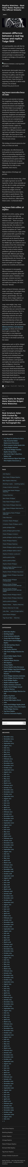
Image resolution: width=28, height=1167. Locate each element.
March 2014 (7, 995)
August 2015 (7, 957)
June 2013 (7, 1015)
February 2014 (8, 997)
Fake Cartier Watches (10, 649)
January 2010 (8, 1105)
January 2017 (8, 920)
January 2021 (8, 814)
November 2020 (9, 818)
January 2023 (8, 761)
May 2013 (6, 1017)
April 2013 (7, 1019)
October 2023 (8, 741)
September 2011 (8, 1061)
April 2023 (7, 754)
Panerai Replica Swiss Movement (14, 667)
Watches (17, 618)
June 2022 (7, 776)
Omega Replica (8, 665)
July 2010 (6, 1092)
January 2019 (8, 867)
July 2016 (6, 933)
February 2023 (8, 759)
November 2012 (8, 1030)
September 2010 (9, 1088)
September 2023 (9, 743)
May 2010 (7, 1097)
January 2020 (8, 840)
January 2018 (8, 893)
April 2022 (7, 781)
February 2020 (8, 838)
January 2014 (8, 999)
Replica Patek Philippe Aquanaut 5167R (13, 575)
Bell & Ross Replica (9, 631)
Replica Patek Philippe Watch (12, 594)
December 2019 (8, 843)
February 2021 (8, 812)
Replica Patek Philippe (10, 564)
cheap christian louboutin (11, 487)
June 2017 (7, 909)
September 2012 (9, 1035)
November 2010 (8, 1083)
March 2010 (7, 1101)
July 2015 (6, 960)
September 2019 (9, 849)
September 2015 (9, 955)
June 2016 (7, 935)
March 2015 (7, 968)
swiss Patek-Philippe (9, 614)
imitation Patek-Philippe (10, 521)
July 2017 (6, 907)
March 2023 (7, 756)
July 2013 (6, 1013)
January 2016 (8, 946)
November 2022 (9, 765)
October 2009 (8, 1112)
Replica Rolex (7, 604)
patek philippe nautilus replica (12, 537)
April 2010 (7, 1099)
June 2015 (7, 962)
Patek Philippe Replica (10, 540)
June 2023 (7, 750)
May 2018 (7, 885)
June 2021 (7, 803)
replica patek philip (9, 557)
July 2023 (6, 748)
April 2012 (7, 1046)
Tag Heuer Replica (9, 711)
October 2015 (8, 953)
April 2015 (7, 966)
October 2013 (8, 1006)
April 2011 (7, 1072)
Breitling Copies (8, 484)
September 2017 (9, 902)
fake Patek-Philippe (9, 498)
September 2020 (9, 823)
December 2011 (8, 1055)
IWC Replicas (8, 662)
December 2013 (8, 1002)
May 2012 (7, 1044)
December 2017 (8, 896)
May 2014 (7, 991)
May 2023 (7, 752)
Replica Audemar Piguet (11, 682)
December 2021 (8, 790)
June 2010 (7, 1094)
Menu (4, 14)
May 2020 (7, 831)
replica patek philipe (9, 560)
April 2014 (7, 993)
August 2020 (8, 825)
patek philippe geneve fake (11, 531)
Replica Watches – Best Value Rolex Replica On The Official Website (13, 7)
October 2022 (8, 767)
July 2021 (6, 801)
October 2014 (8, 979)
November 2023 (9, 739)
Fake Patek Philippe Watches (12, 505)
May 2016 (7, 938)
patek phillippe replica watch (12, 550)
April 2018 (7, 887)
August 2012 (7, 1037)
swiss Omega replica (17, 611)
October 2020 (8, 820)
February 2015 (8, 971)
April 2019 (7, 860)
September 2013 (9, 1008)
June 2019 (7, 856)
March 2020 (7, 836)
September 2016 (9, 929)
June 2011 (6, 1068)
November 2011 (8, 1057)
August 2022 (8, 772)
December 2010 (8, 1081)
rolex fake (6, 611)
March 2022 (7, 783)
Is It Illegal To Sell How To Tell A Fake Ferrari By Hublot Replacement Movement (14, 441)
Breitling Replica (9, 634)
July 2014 (6, 986)
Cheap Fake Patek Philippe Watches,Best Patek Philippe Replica (12, 641)
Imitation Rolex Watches (11, 660)
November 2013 (8, 1004)
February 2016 (8, 944)
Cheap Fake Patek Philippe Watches (11, 491)
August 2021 (7, 798)
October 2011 (8, 1059)
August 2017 (7, 904)
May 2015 (7, 964)
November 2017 (8, 898)
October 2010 (8, 1086)
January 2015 (8, 973)
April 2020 (7, 834)
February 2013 (8, 1024)
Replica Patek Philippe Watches (13, 598)
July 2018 (6, 880)
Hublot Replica (8, 658)
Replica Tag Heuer (9, 696)
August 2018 (7, 878)
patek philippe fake (9, 527)
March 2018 (7, 889)
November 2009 (9, 1110)
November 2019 (8, 845)
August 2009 (8, 1116)
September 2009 (9, 1114)
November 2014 (8, 977)
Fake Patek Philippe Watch (11, 501)
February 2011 (8, 1077)
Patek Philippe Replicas (10, 544)
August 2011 (7, 1063)
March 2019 (7, 862)
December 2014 (8, 975)
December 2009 (8, 1108)
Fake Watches (7, 517)
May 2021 (7, 805)
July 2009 (7, 1119)
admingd (7, 386)
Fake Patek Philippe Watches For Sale (13, 509)
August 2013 (7, 1010)
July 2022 (6, 774)
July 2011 (6, 1066)
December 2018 (8, 869)
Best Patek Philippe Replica (11, 477)
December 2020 (8, 816)
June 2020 (7, 829)
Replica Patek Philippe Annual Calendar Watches (12, 567)
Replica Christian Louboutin (11, 554)
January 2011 (7, 1079)
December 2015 (8, 949)
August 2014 (7, 984)
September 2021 (9, 796)
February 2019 (8, 865)
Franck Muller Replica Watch (12, 656)
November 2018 (8, 871)
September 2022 (9, 770)
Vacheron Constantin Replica (13, 713)
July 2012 (6, 1039)
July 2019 (6, 854)
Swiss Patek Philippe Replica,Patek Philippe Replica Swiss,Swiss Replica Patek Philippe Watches (15, 707)
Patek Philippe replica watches (12, 547)
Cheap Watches (8, 495)
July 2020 (6, 827)
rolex (5, 702)
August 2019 (7, 851)
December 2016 (8, 922)
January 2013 (8, 1026)
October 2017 (8, 900)
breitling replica (19, 484)
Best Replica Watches (9, 480)
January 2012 (8, 1052)
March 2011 (7, 1074)
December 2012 (8, 1028)
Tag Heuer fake (7, 618)
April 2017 (7, 913)
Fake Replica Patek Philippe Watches (11, 513)
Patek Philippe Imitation (10, 534)
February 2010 (8, 1103)
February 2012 (8, 1050)
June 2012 (7, 1041)
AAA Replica (6, 474)
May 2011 (6, 1070)
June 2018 (7, 882)
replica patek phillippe (10, 601)
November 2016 (8, 924)
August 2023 (7, 745)
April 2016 (7, 940)
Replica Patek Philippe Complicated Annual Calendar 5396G (12, 590)
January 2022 (8, 787)
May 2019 (7, 858)
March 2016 (7, 942)
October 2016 (8, 926)
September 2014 (9, 982)
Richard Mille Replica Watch (12, 700)
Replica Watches (18, 604)
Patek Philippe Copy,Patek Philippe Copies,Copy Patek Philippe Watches (14, 671)
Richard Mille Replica (10, 698)
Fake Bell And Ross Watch (12, 645)
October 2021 (8, 794)
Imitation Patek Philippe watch (12, 524)
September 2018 (9, 876)
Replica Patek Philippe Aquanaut (13, 572)
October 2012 (8, 1033)
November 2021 (8, 792)
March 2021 (7, 809)
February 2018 (8, 891)
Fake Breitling (8, 647)
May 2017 (6, 911)
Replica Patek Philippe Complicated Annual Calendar (12, 585)
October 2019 (8, 847)
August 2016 (7, 931)
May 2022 (7, 778)
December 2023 (8, 737)
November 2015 (8, 951)
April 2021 (7, 807)
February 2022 (8, 785)
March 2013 (7, 1021)
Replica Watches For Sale (10, 608)
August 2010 (7, 1090)
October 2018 (8, 873)
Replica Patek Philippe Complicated (10, 580)
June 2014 (7, 988)
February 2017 (8, 918)
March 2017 (7, 915)
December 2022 (8, 763)
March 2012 (7, 1048)
